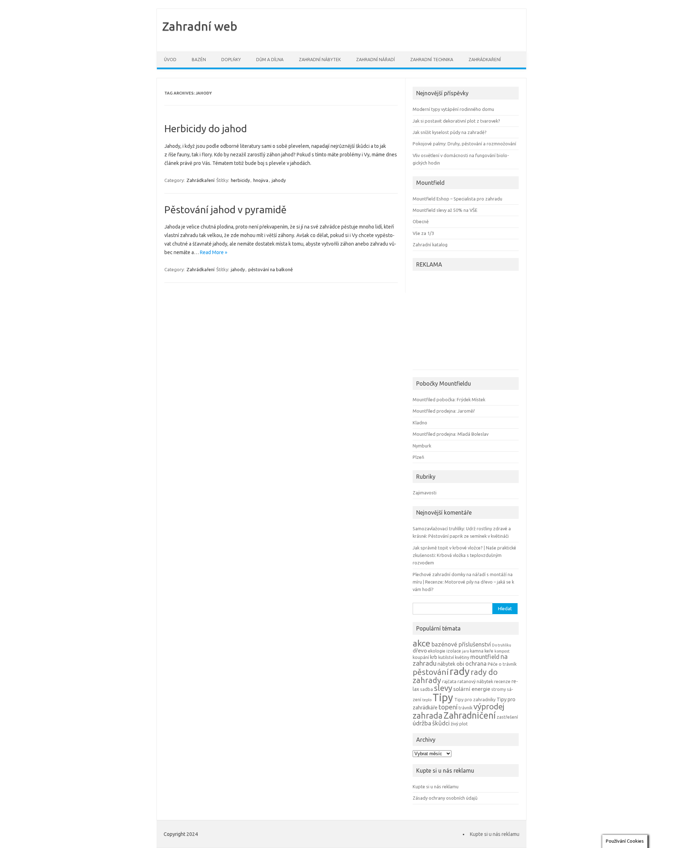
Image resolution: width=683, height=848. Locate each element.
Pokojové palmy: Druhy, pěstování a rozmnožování (464, 143)
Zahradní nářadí (375, 59)
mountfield (484, 657)
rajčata (449, 681)
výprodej (488, 706)
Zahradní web (199, 26)
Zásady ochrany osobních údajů (445, 797)
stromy (498, 689)
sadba (426, 689)
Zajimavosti (424, 492)
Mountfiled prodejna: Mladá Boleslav (450, 433)
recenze (502, 681)
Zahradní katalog (430, 244)
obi (460, 664)
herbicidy (240, 180)
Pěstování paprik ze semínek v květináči (468, 535)
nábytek (446, 664)
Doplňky (231, 59)
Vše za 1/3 (423, 233)
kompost (501, 651)
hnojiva (260, 180)
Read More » (213, 252)
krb (433, 657)
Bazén (199, 59)
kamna (476, 650)
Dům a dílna (270, 59)
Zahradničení (470, 715)
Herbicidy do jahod (205, 128)
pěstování (431, 671)
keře (489, 650)
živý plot (459, 723)
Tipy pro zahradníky (475, 699)
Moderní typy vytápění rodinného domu (453, 109)
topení (448, 706)
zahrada (428, 715)
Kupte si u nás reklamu (436, 786)
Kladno (420, 422)
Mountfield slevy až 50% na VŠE (445, 210)
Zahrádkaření (484, 59)
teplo (426, 700)
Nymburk (422, 445)
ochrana (476, 663)
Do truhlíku (501, 645)
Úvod (170, 59)
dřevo (420, 651)
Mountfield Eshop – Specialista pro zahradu (457, 198)
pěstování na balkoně (270, 269)
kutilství (446, 657)
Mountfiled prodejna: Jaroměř (444, 410)
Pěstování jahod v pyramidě (225, 209)
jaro (465, 651)
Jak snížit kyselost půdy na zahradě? (450, 132)
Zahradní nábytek (320, 59)
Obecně (421, 221)
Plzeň (418, 457)
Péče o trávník (502, 663)
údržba (422, 723)
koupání (421, 657)
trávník (465, 707)
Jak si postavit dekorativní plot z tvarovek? (456, 120)
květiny (462, 657)
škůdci (441, 723)
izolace (453, 650)
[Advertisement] (457, 321)
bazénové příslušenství (461, 644)
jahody (279, 180)
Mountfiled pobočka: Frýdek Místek (449, 399)
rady (460, 671)
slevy (443, 687)
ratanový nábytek (475, 681)
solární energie (471, 689)
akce (421, 643)
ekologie (436, 650)
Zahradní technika (431, 59)
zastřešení (507, 716)
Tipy (443, 697)
